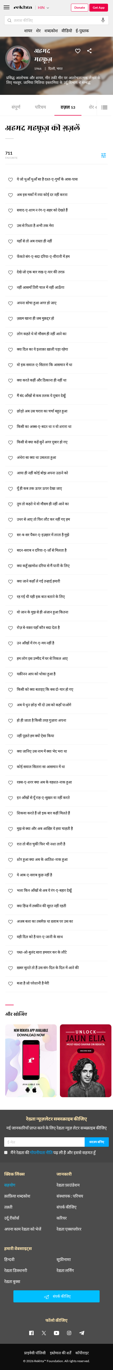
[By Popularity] (103, 155)
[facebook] (31, 1333)
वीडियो (66, 30)
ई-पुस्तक (82, 30)
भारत (59, 68)
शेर (94, 108)
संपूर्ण (16, 108)
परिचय (40, 108)
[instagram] (69, 1333)
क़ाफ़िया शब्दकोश (17, 1196)
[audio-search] (103, 20)
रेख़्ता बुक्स (12, 1281)
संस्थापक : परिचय (69, 1196)
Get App (99, 7)
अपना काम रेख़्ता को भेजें (22, 1229)
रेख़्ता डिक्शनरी (15, 1270)
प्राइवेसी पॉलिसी (35, 1353)
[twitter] (44, 1333)
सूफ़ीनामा (63, 1259)
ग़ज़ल (68, 108)
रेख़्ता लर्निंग (65, 1270)
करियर (61, 1218)
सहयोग (9, 1185)
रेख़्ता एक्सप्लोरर (68, 1229)
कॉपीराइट (82, 1353)
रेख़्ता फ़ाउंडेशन (68, 1185)
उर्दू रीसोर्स (11, 1218)
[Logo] (23, 8)
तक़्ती (8, 1207)
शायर (28, 30)
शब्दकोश (51, 30)
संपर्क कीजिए (66, 1207)
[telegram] (82, 1333)
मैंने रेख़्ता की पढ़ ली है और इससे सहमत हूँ (53, 1152)
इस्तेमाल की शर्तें (60, 1353)
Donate (79, 7)
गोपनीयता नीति (41, 1152)
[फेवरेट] (78, 50)
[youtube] (56, 1333)
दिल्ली (51, 68)
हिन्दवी (9, 1259)
